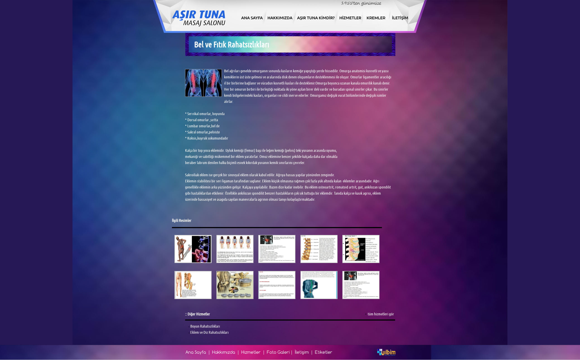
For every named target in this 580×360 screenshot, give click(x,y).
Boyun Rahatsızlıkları (205, 326)
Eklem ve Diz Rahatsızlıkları (209, 332)
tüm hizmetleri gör (381, 314)
